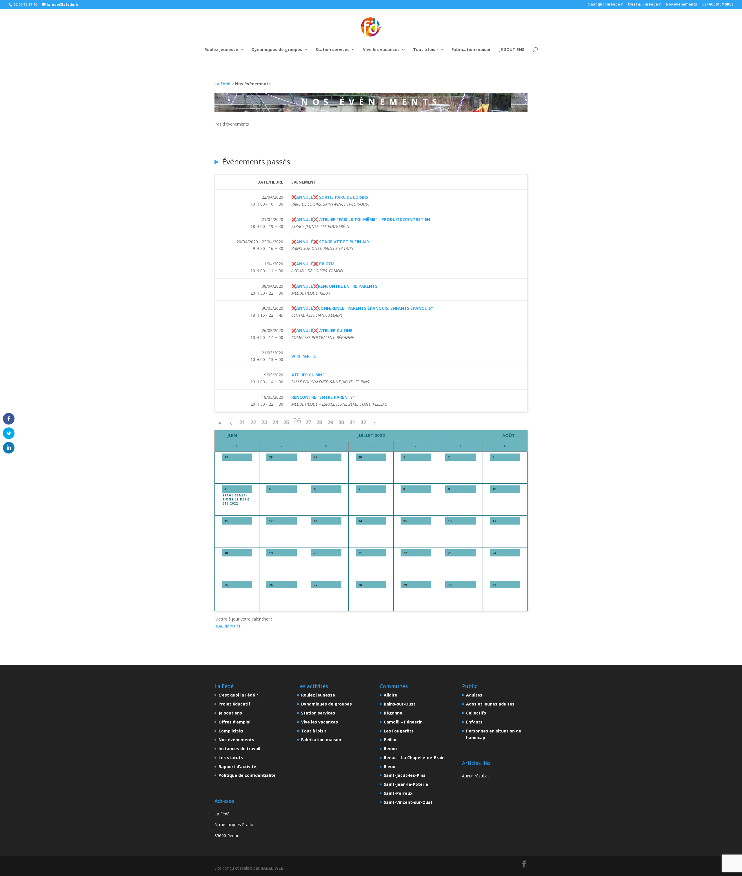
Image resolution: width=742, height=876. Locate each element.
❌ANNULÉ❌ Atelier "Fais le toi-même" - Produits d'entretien (360, 219)
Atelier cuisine (308, 375)
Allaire (390, 695)
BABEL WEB (272, 868)
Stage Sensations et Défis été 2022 (236, 499)
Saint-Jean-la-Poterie (406, 784)
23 (264, 422)
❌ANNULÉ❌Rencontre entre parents (334, 286)
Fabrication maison (472, 41)
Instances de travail (239, 748)
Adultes (474, 695)
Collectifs (476, 713)
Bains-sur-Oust (399, 704)
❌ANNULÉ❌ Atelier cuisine (321, 330)
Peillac (390, 739)
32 (363, 422)
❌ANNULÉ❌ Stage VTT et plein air (330, 241)
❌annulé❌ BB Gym (312, 263)
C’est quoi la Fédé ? (605, 5)
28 (319, 422)
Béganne (393, 713)
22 (253, 422)
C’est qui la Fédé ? (644, 5)
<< (219, 423)
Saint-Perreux (398, 793)
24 (275, 422)
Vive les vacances (381, 41)
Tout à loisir (425, 41)
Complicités (231, 731)
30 (341, 422)
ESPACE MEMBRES (717, 5)
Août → (511, 435)
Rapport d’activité (237, 766)
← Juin (229, 435)
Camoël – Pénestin (403, 722)
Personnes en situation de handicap (493, 734)
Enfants (474, 722)
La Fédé (222, 83)
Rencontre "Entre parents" (323, 397)
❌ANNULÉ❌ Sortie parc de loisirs (329, 197)
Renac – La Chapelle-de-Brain (414, 757)
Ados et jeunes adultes (490, 704)
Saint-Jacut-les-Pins (404, 775)
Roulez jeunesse (221, 41)
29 (330, 422)
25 (286, 422)
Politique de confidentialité (247, 775)
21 (242, 422)
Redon (390, 748)
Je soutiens (230, 713)
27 (308, 422)
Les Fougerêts (399, 731)
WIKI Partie (303, 356)
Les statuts (231, 757)
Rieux (389, 766)
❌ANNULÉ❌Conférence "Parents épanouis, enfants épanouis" (362, 308)
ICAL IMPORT (227, 626)
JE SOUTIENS (511, 41)
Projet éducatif (234, 704)
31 (352, 422)
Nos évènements (681, 5)
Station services (333, 41)
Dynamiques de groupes (277, 41)
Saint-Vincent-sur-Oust (408, 802)
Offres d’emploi (234, 722)
